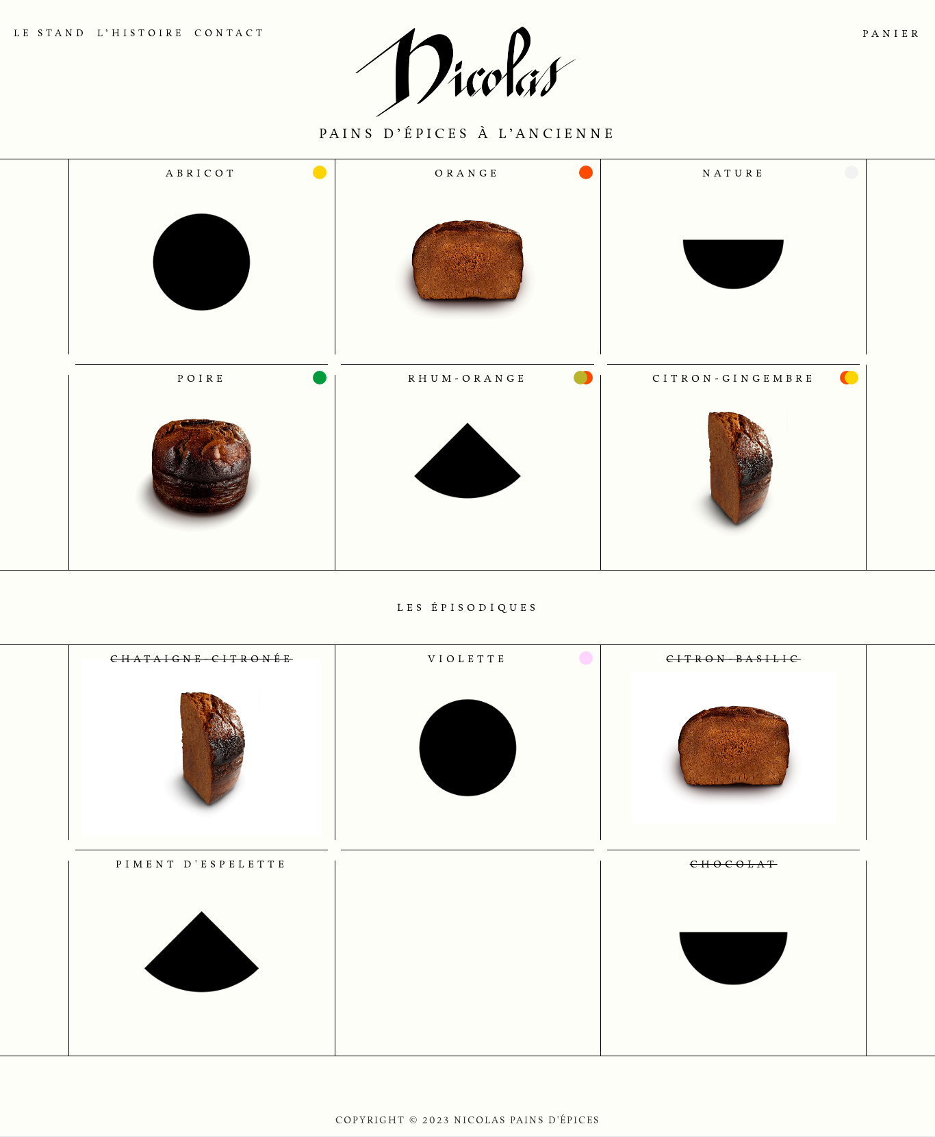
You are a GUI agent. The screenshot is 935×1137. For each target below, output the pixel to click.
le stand (50, 33)
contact (230, 33)
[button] (886, 33)
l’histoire (140, 33)
